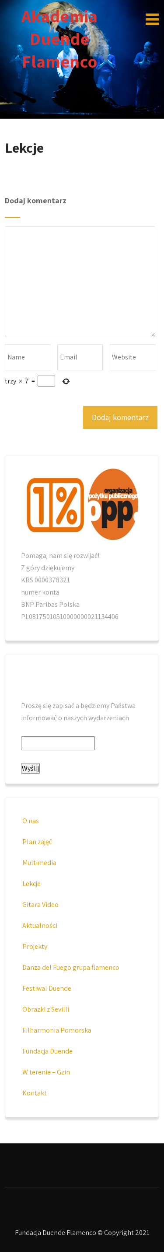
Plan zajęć (37, 841)
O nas (30, 820)
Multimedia (39, 862)
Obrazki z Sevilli (45, 1009)
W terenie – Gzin (46, 1072)
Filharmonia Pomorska (56, 1030)
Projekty (34, 946)
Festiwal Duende (46, 988)
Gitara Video (40, 904)
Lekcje (31, 883)
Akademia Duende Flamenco (59, 38)
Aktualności (39, 925)
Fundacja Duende (47, 1051)
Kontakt (34, 1093)
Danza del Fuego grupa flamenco (70, 967)
